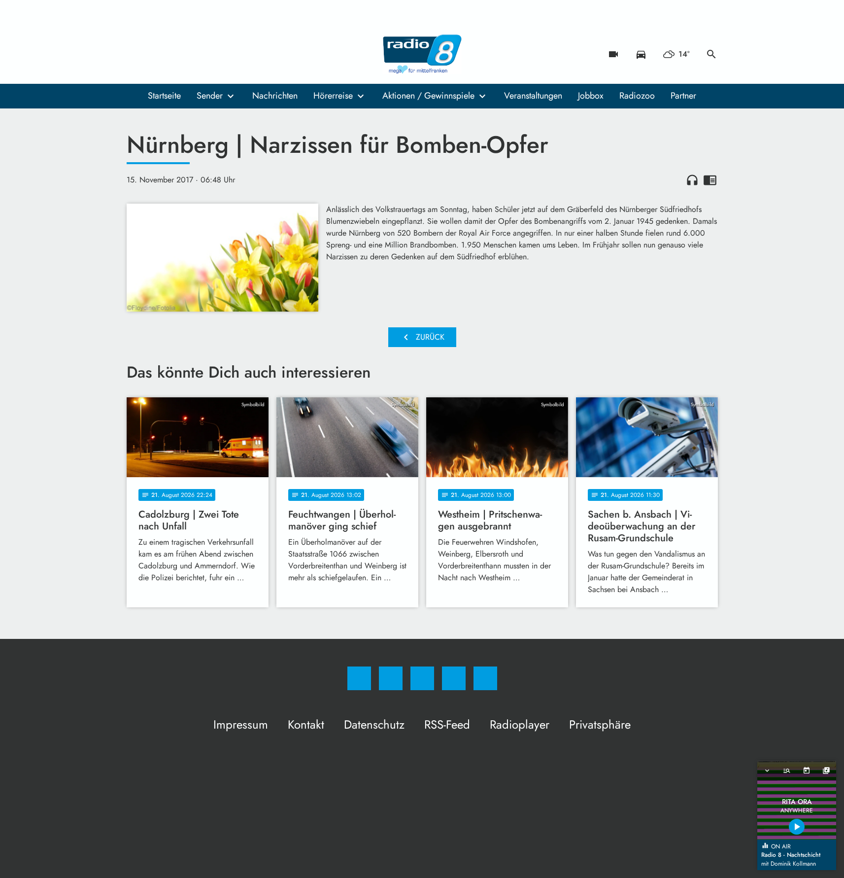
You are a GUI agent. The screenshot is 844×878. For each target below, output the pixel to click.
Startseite (164, 95)
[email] (215, 54)
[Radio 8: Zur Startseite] (422, 54)
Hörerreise (333, 95)
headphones (692, 180)
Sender (210, 95)
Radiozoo (637, 95)
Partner (683, 95)
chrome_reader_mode (710, 180)
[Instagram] (156, 54)
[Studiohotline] (195, 54)
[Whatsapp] (176, 54)
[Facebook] (136, 54)
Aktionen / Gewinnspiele (428, 95)
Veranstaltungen (533, 95)
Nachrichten (275, 95)
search (711, 54)
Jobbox (591, 95)
